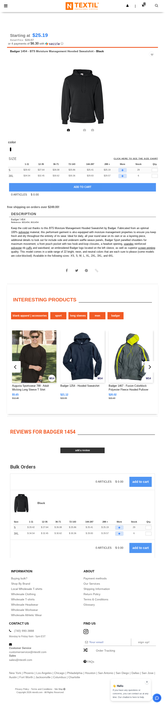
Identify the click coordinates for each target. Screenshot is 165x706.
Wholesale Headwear (24, 604)
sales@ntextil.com (20, 659)
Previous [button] (15, 99)
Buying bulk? (19, 578)
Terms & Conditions (96, 599)
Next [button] (152, 99)
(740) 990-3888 (24, 630)
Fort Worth (26, 677)
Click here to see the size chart (136, 159)
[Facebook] (67, 271)
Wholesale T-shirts (23, 599)
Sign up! (144, 642)
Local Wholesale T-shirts (26, 588)
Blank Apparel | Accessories (30, 315)
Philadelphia (74, 673)
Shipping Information (97, 588)
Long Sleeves (78, 315)
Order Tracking (105, 650)
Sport (58, 315)
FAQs (90, 661)
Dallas (135, 673)
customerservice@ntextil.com (27, 652)
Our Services (92, 583)
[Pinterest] (87, 271)
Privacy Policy (22, 689)
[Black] (10, 149)
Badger (15, 51)
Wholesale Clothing (23, 594)
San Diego (122, 673)
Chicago (59, 673)
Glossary (89, 604)
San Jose (148, 673)
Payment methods (95, 578)
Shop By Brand (20, 583)
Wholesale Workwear (24, 609)
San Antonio (105, 673)
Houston (90, 673)
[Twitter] (77, 271)
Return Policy (92, 594)
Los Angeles (44, 673)
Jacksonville (43, 677)
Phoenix (29, 673)
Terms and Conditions (41, 689)
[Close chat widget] (147, 682)
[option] (82, 97)
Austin (13, 677)
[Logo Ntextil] (82, 5)
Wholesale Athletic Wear (26, 615)
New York (15, 673)
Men (97, 315)
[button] (127, 5)
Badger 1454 (18, 219)
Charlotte (74, 677)
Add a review (82, 450)
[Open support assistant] (157, 698)
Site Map (58, 689)
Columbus (59, 677)
